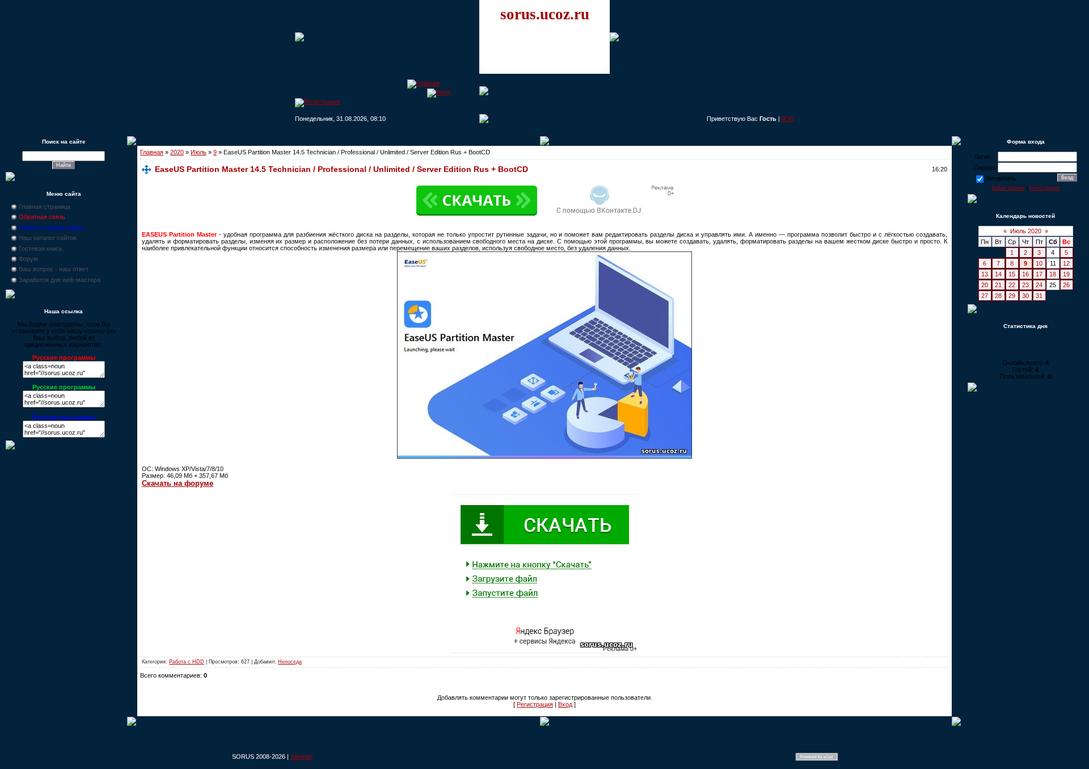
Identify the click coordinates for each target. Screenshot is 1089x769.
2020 (177, 152)
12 (1066, 263)
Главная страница (44, 206)
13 (984, 274)
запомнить (1000, 178)
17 (1039, 274)
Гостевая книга (40, 248)
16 (1025, 274)
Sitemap (301, 756)
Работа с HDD (186, 662)
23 (1025, 284)
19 (1066, 274)
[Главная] (423, 82)
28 (998, 295)
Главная (151, 152)
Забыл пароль (1008, 188)
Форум (28, 258)
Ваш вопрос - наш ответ (53, 269)
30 (1025, 295)
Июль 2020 (1025, 231)
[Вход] (438, 92)
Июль (198, 152)
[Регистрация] (317, 101)
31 (1039, 295)
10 (1039, 263)
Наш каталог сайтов (48, 237)
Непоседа (290, 662)
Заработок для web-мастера (59, 279)
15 (1011, 274)
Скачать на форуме (177, 483)
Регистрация (535, 704)
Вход (565, 704)
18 (1052, 274)
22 (1011, 284)
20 (984, 284)
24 (1039, 284)
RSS (788, 118)
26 (1066, 284)
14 (998, 274)
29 (1011, 295)
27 (984, 295)
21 (998, 284)
